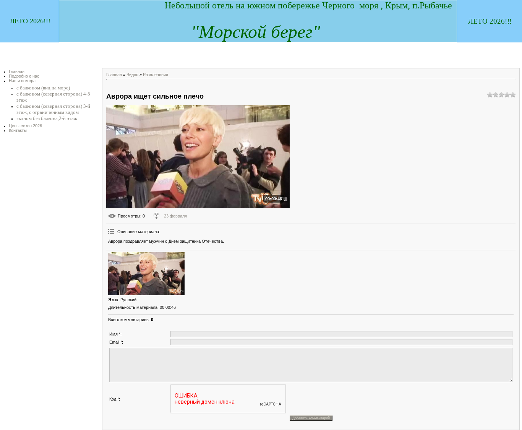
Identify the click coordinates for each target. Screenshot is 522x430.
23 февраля (175, 216)
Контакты (18, 130)
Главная (16, 71)
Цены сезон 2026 (25, 125)
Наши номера (22, 80)
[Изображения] (146, 273)
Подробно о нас (24, 76)
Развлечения (155, 74)
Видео (132, 74)
